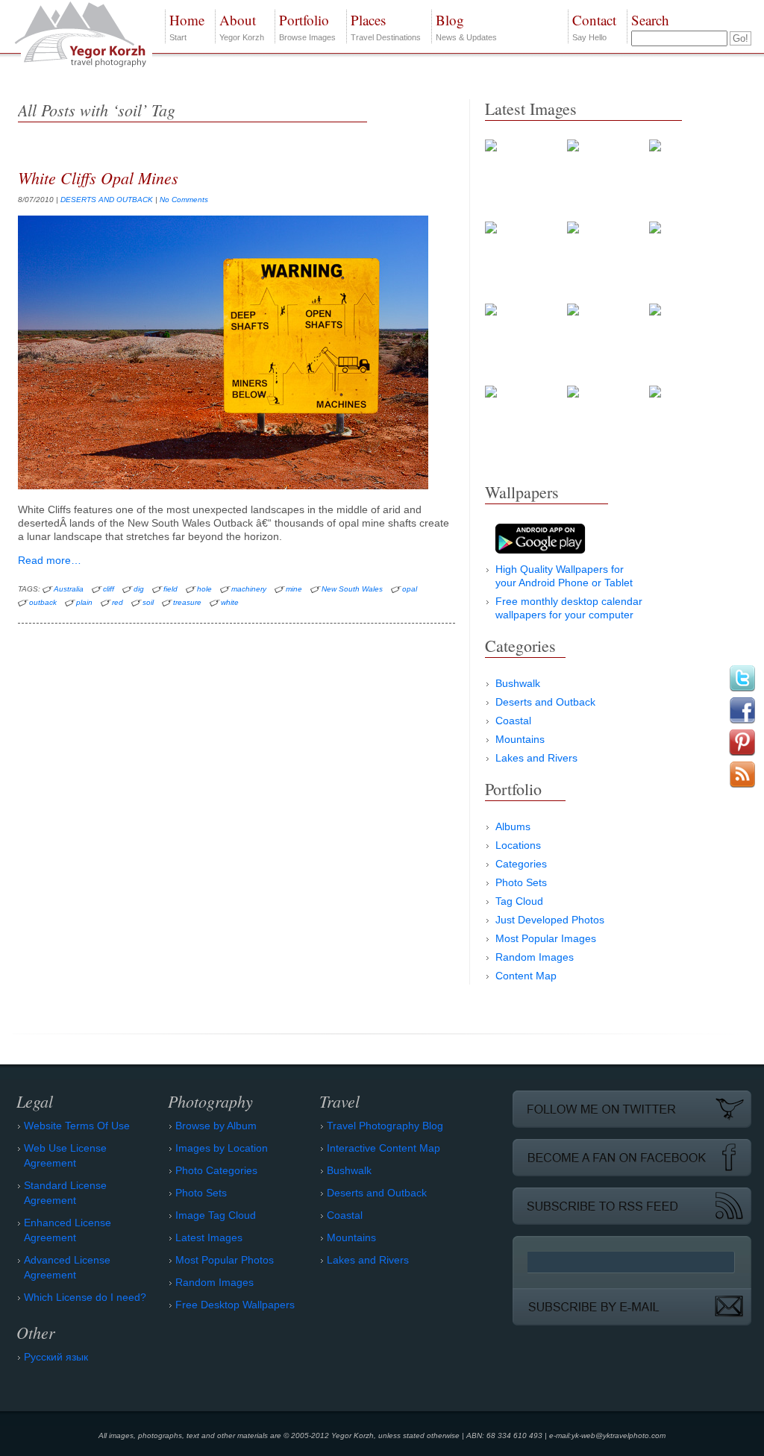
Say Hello (594, 26)
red (117, 602)
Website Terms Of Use (77, 1126)
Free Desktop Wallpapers (235, 1305)
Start (186, 26)
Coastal (513, 721)
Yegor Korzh (241, 26)
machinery (248, 589)
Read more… (49, 560)
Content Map (526, 976)
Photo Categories (216, 1170)
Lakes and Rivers (536, 758)
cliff (108, 589)
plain (84, 602)
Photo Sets (521, 882)
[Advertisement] (597, 1105)
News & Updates (466, 26)
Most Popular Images (545, 938)
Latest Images (208, 1237)
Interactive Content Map (383, 1148)
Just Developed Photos (549, 920)
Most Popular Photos (224, 1260)
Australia (69, 589)
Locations (518, 845)
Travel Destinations (386, 26)
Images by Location (221, 1148)
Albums (512, 826)
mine (294, 589)
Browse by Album (216, 1126)
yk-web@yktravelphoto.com (619, 1435)
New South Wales (352, 589)
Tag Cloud (519, 901)
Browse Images (307, 26)
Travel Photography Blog (385, 1126)
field (170, 589)
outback (43, 602)
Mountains (520, 739)
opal (409, 589)
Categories (521, 864)
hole (204, 589)
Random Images (534, 957)
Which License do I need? (85, 1297)
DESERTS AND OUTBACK (106, 199)
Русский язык (56, 1357)
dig (139, 589)
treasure (187, 602)
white (230, 602)
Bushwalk (517, 683)
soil (148, 602)
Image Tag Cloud (215, 1215)
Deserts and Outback (545, 702)
